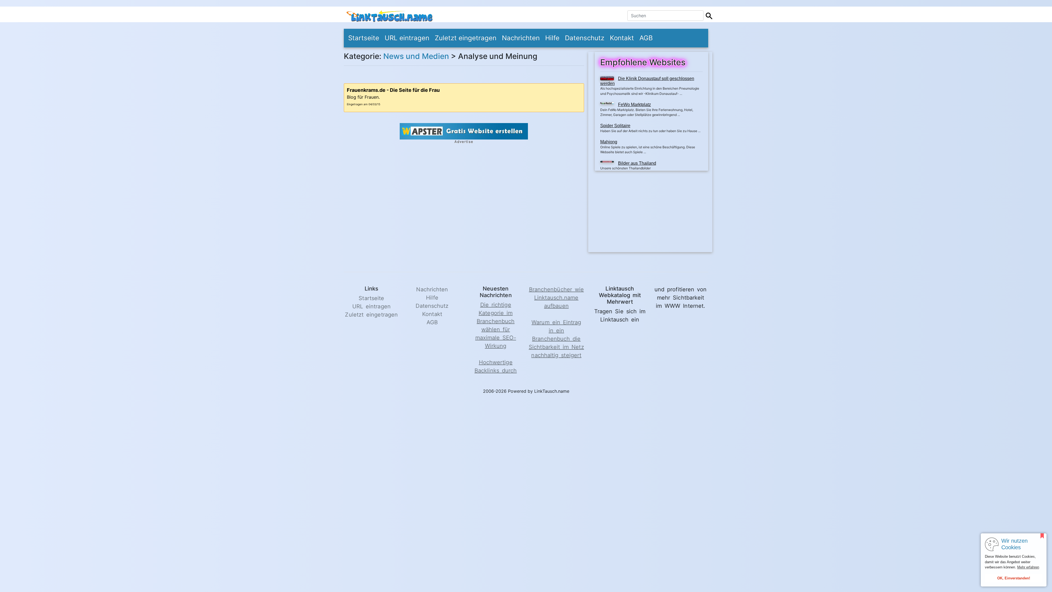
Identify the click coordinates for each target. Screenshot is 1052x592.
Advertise (463, 142)
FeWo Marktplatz (634, 104)
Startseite (363, 38)
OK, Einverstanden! (1013, 578)
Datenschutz (584, 38)
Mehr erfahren (1028, 567)
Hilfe (552, 38)
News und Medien (416, 56)
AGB (646, 38)
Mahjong (608, 142)
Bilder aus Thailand (637, 163)
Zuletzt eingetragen (465, 38)
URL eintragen (407, 38)
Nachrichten (521, 38)
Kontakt (622, 38)
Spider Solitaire (615, 125)
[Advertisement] (651, 213)
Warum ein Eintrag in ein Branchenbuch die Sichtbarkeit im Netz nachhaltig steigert (556, 338)
